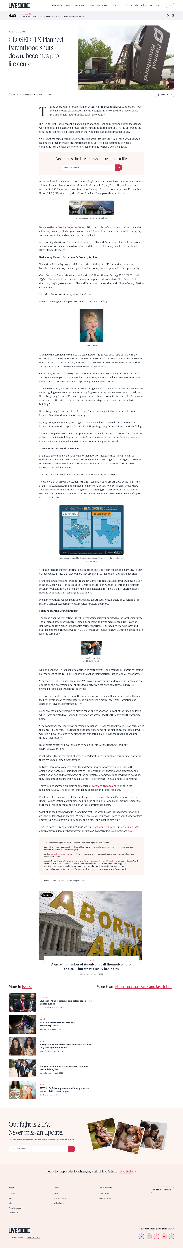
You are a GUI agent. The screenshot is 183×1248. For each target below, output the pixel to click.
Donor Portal (155, 5)
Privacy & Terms (33, 1237)
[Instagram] (173, 15)
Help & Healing (140, 5)
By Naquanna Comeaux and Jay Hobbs (39, 94)
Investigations (60, 1198)
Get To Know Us (105, 1188)
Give (170, 5)
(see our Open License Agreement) (70, 869)
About (11, 1188)
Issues (15, 94)
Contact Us (13, 1213)
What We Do (57, 5)
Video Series (80, 5)
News (91, 5)
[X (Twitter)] (168, 15)
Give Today (126, 1171)
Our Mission (103, 1193)
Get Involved (102, 5)
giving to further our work (104, 847)
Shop (114, 5)
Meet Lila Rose (104, 1198)
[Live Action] (19, 5)
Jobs (10, 1203)
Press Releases (15, 1208)
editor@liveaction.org (60, 854)
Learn (68, 5)
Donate (12, 1193)
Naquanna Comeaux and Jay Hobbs (143, 986)
